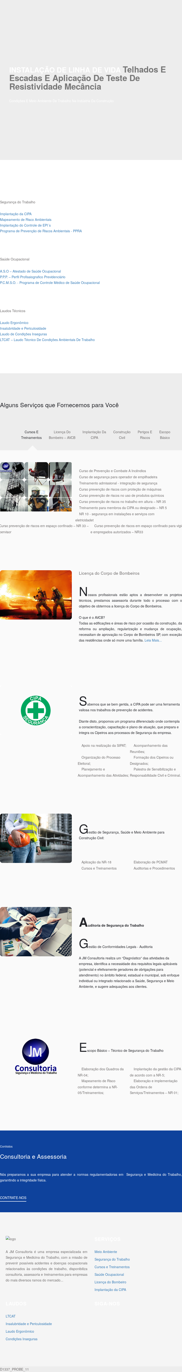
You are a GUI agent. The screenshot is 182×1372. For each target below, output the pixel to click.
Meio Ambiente (106, 1251)
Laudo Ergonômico (14, 322)
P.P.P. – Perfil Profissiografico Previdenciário (32, 276)
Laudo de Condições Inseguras (23, 334)
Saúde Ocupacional (109, 1274)
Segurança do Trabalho (112, 1259)
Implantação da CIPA (16, 213)
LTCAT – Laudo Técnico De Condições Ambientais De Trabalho (47, 339)
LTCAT (11, 1316)
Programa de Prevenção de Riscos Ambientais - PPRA (41, 230)
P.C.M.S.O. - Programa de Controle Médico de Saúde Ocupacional (50, 282)
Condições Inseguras (21, 1338)
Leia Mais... (153, 640)
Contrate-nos (13, 1197)
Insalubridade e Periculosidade (23, 328)
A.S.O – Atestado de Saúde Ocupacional (30, 271)
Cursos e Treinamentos (112, 1266)
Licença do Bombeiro (110, 1282)
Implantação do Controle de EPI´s (25, 225)
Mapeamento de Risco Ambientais (25, 219)
